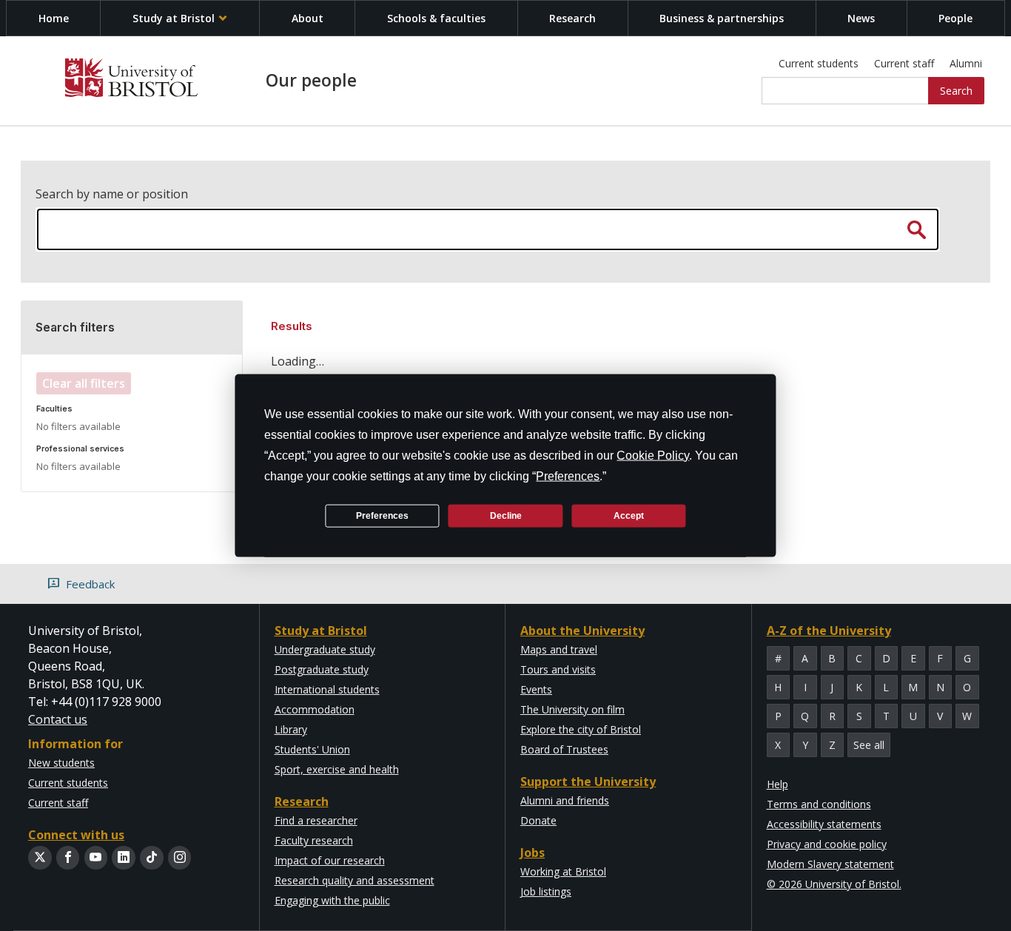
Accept (629, 515)
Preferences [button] (567, 476)
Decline (506, 515)
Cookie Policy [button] (653, 455)
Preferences (382, 515)
